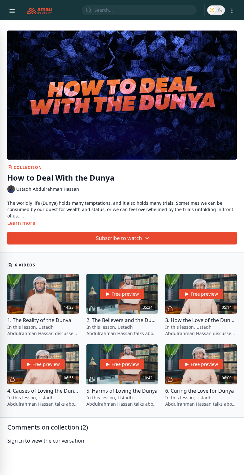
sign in (15, 440)
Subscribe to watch (119, 238)
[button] (216, 10)
